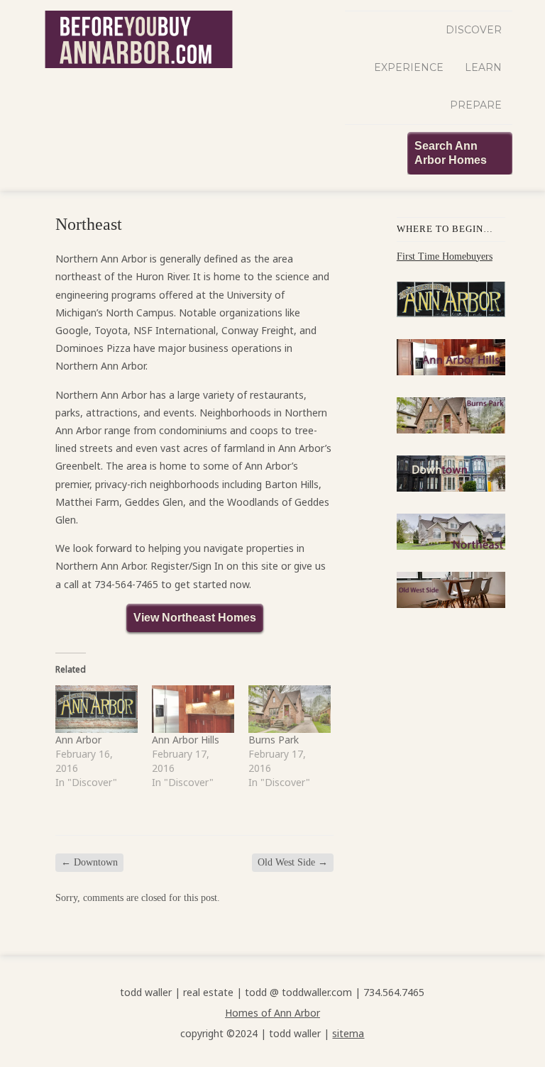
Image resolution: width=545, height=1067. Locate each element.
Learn (483, 67)
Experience (409, 67)
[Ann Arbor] (96, 708)
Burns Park (273, 739)
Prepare (476, 105)
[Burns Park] (289, 708)
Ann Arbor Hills (185, 739)
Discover (474, 29)
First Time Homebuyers (444, 256)
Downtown (89, 862)
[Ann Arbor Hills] (193, 708)
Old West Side (293, 862)
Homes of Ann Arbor (272, 1012)
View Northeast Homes (194, 618)
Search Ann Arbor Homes (450, 153)
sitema (348, 1033)
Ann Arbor (78, 739)
